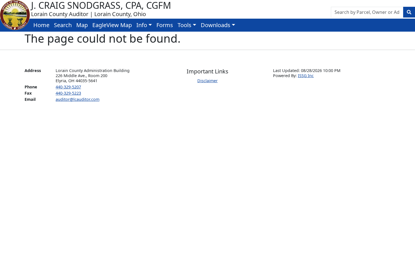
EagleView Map (112, 25)
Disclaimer (207, 80)
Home (41, 25)
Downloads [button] (215, 25)
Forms (164, 25)
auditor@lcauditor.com (77, 99)
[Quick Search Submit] (409, 12)
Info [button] (141, 25)
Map (82, 25)
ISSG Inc (306, 75)
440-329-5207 (68, 87)
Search (63, 25)
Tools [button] (184, 25)
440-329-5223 (68, 93)
